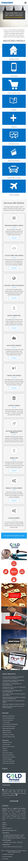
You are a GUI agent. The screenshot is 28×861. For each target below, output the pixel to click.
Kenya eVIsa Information (8, 763)
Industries (5, 740)
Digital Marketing (6, 730)
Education (4, 748)
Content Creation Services (8, 736)
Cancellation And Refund (7, 854)
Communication (6, 744)
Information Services (7, 752)
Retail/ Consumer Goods (8, 746)
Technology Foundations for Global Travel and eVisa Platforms (13, 694)
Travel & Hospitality (7, 759)
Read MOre (14, 237)
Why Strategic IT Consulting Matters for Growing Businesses (12, 684)
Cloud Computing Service (8, 718)
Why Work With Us (7, 828)
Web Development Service (8, 726)
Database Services (6, 732)
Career (4, 826)
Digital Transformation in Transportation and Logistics (13, 701)
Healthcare (5, 750)
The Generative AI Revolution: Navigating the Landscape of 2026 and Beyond (13, 677)
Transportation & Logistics (8, 757)
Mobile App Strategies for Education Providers (13, 704)
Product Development (7, 720)
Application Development (8, 716)
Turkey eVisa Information (8, 761)
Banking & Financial (7, 742)
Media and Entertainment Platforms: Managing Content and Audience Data (13, 698)
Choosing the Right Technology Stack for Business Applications (12, 691)
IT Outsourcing (6, 722)
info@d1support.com (11, 830)
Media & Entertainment (8, 755)
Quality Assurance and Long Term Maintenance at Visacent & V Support (13, 687)
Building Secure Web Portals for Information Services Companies (13, 707)
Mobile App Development (8, 728)
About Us (4, 824)
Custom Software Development (10, 724)
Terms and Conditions (7, 856)
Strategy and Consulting (8, 734)
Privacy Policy (5, 858)
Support (4, 822)
